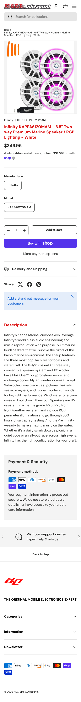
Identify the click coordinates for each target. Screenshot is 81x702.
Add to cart (54, 230)
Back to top (40, 554)
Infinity (8, 120)
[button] (65, 6)
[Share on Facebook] (29, 284)
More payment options (40, 253)
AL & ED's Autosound (26, 691)
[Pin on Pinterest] (38, 284)
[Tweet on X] (20, 284)
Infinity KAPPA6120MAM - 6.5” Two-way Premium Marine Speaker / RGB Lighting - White (37, 33)
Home (7, 30)
